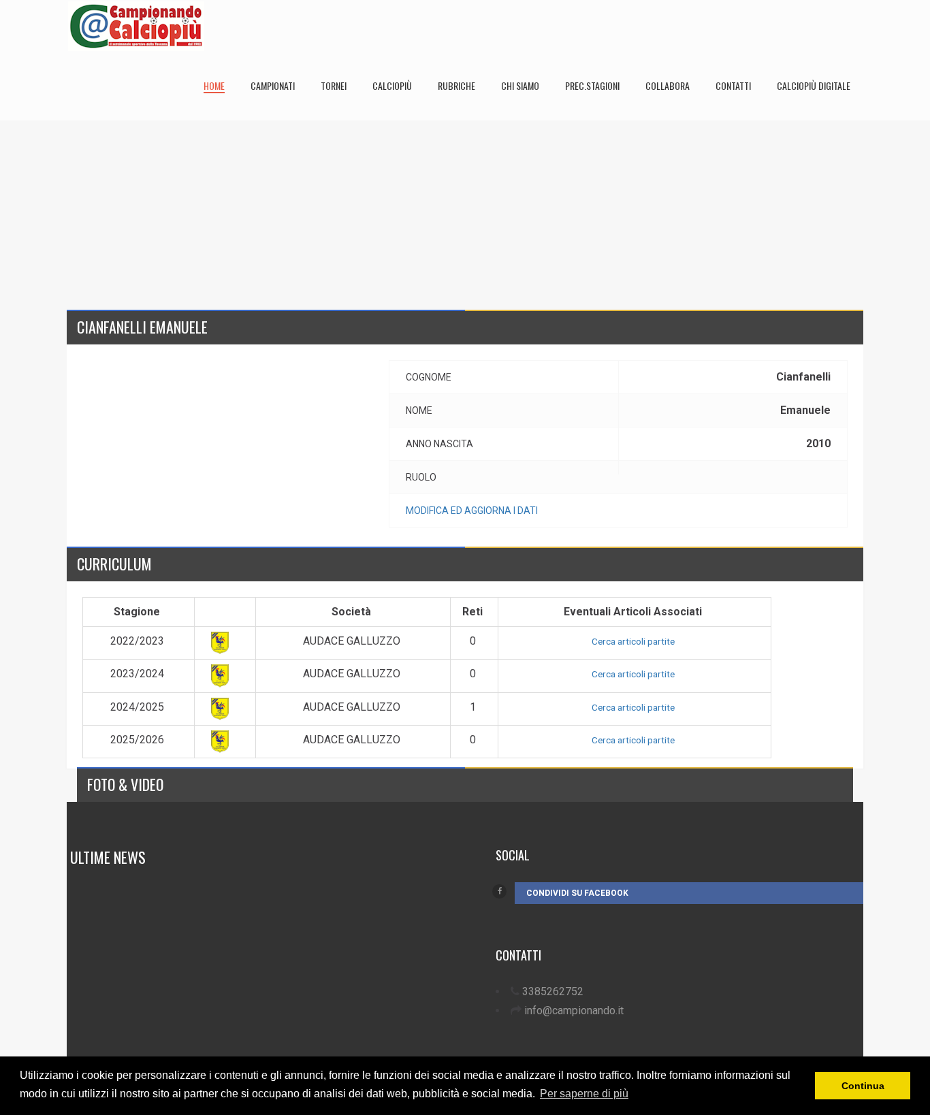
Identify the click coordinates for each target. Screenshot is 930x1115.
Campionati (273, 85)
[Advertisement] (465, 215)
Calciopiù (392, 85)
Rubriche (456, 85)
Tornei (334, 85)
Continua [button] (862, 1085)
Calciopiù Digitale (813, 85)
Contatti (733, 85)
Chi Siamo (520, 85)
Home (214, 85)
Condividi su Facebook (577, 893)
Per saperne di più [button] (584, 1093)
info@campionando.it (574, 1010)
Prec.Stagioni (592, 85)
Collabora (667, 85)
